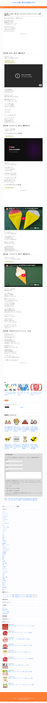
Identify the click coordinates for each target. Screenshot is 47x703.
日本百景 (4, 553)
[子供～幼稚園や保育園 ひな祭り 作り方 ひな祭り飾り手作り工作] (8, 419)
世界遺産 (4, 552)
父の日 (3, 585)
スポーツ (4, 512)
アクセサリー (5, 515)
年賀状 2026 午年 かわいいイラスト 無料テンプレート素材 (20, 645)
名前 (7, 459)
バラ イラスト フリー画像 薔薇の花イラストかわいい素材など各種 (17, 596)
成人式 (3, 582)
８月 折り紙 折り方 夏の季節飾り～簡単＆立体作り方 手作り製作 (36, 393)
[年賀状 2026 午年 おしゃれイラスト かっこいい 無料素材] (5, 633)
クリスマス (4, 568)
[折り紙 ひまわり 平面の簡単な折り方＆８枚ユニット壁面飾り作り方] (8, 436)
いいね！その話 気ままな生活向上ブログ (23, 2)
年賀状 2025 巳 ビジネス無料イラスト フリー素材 (18, 665)
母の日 (3, 584)
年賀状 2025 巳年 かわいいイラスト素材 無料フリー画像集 (20, 671)
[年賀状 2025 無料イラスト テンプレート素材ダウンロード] (5, 653)
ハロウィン (4, 570)
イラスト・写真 (5, 527)
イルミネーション (6, 548)
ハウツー (6, 400)
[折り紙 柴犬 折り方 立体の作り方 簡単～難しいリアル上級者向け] (25, 436)
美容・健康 (4, 562)
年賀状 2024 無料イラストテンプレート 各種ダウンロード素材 (20, 678)
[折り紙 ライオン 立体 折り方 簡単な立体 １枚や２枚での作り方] (16, 419)
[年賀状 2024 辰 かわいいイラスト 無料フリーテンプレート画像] (5, 685)
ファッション (5, 513)
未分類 (3, 561)
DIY (3, 525)
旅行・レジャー (5, 544)
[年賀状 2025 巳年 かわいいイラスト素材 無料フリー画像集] (5, 672)
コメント (7, 471)
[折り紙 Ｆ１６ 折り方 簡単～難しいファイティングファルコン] (16, 436)
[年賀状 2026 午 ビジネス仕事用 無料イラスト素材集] (5, 640)
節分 (3, 589)
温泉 (3, 555)
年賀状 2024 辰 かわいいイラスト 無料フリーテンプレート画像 (20, 684)
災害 (3, 539)
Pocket (21, 407)
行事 (3, 564)
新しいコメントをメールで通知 (13, 488)
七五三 (3, 573)
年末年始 (4, 580)
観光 (3, 559)
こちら (10, 602)
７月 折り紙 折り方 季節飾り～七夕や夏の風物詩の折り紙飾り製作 (10, 393)
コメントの (5, 611)
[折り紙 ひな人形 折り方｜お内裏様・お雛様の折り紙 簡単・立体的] (33, 419)
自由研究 (4, 540)
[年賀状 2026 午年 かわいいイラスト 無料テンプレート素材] (5, 646)
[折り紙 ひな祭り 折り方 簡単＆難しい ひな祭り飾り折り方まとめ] (25, 419)
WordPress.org (5, 613)
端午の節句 (4, 587)
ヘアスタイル (5, 519)
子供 (3, 535)
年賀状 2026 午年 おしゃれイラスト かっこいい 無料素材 (20, 632)
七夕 (3, 575)
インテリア (4, 528)
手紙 (3, 537)
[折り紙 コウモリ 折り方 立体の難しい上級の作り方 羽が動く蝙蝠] (33, 436)
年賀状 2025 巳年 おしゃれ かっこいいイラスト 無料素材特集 (20, 658)
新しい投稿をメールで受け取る (13, 490)
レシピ (3, 532)
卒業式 (3, 578)
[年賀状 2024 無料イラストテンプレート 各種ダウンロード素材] (5, 679)
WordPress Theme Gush (24, 699)
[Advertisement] (23, 43)
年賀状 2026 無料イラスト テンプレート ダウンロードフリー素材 (21, 625)
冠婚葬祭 (4, 543)
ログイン (4, 608)
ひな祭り (4, 566)
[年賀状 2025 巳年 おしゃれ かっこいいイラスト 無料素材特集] (5, 659)
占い (3, 534)
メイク (3, 521)
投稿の (4, 609)
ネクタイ (4, 517)
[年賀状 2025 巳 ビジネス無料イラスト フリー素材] (5, 666)
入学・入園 (4, 577)
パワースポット (5, 550)
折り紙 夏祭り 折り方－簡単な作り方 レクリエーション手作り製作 (23, 393)
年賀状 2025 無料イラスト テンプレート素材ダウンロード (19, 652)
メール (7, 463)
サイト (7, 467)
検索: (3, 506)
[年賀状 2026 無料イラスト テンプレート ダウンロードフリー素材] (5, 627)
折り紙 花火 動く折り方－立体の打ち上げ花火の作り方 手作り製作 (22, 498)
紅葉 (3, 557)
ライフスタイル (5, 523)
